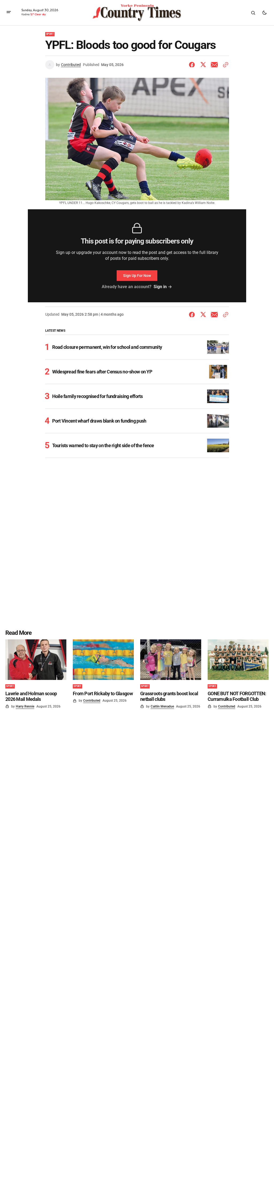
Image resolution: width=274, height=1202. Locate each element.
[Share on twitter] (203, 64)
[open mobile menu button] (8, 13)
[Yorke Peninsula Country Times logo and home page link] (137, 13)
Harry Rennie (25, 706)
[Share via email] (214, 64)
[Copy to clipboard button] (224, 64)
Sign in (160, 286)
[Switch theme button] (264, 13)
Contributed (71, 65)
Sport (50, 34)
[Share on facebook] (192, 64)
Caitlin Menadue (162, 706)
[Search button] (253, 13)
